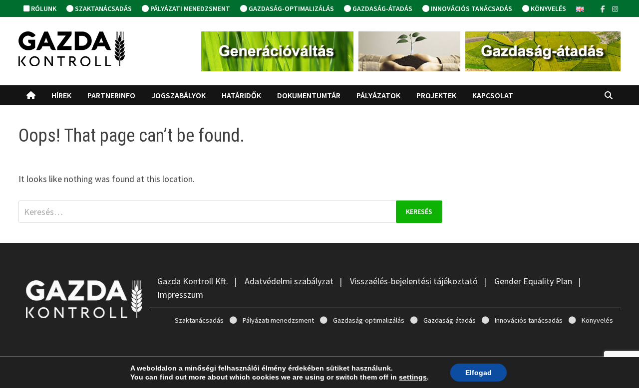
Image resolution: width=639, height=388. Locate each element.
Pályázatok (378, 95)
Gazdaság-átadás (381, 8)
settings (413, 377)
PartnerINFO (111, 95)
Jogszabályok (178, 95)
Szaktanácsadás (102, 8)
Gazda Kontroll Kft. (192, 281)
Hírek (61, 95)
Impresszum (180, 294)
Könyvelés (547, 8)
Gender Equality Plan (533, 281)
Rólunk (42, 8)
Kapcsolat (492, 95)
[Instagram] (615, 8)
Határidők (241, 95)
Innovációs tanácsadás (470, 8)
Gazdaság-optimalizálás (290, 8)
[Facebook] (604, 8)
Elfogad (478, 373)
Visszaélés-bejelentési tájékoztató (414, 281)
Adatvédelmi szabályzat (289, 281)
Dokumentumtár (308, 95)
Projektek (436, 95)
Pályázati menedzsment (189, 8)
